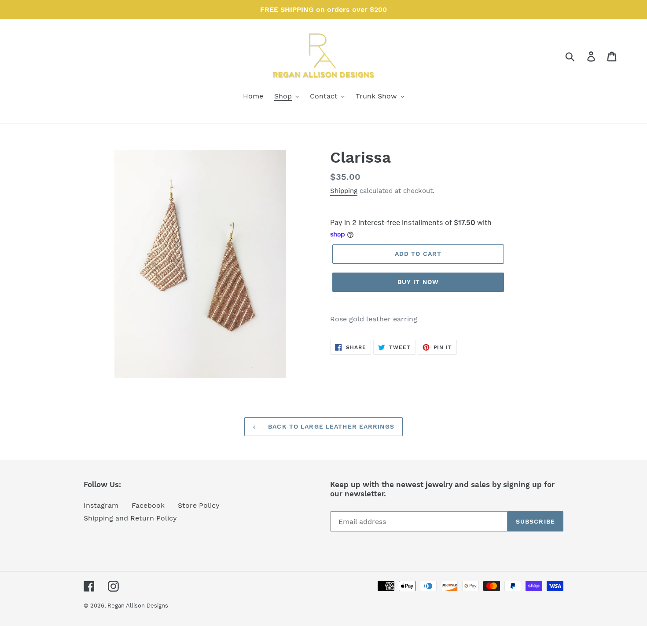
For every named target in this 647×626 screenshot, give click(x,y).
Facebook (148, 505)
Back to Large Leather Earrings (330, 426)
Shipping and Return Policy (130, 518)
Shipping (343, 191)
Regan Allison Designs (137, 605)
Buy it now (418, 281)
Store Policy (199, 505)
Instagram (101, 505)
